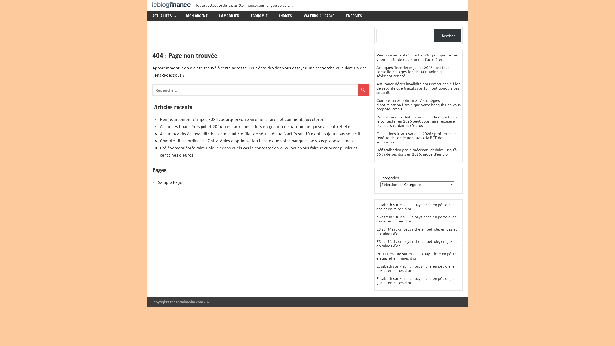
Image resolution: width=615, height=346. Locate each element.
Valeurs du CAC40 (319, 16)
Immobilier (229, 16)
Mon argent (197, 16)
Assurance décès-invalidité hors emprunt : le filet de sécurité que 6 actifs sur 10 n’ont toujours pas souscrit (260, 133)
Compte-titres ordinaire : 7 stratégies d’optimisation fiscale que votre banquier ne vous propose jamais (256, 140)
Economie (259, 16)
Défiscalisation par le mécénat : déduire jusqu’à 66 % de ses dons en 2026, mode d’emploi (416, 151)
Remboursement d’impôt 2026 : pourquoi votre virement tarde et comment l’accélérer (242, 119)
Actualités (162, 16)
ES (378, 229)
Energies (354, 16)
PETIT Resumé (388, 253)
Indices (285, 16)
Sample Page (170, 182)
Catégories (389, 177)
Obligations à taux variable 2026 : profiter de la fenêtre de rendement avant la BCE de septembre (416, 137)
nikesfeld (384, 216)
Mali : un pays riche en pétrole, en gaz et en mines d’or (416, 206)
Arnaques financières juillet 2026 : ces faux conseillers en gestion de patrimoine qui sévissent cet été (255, 126)
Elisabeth (384, 266)
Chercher (447, 35)
